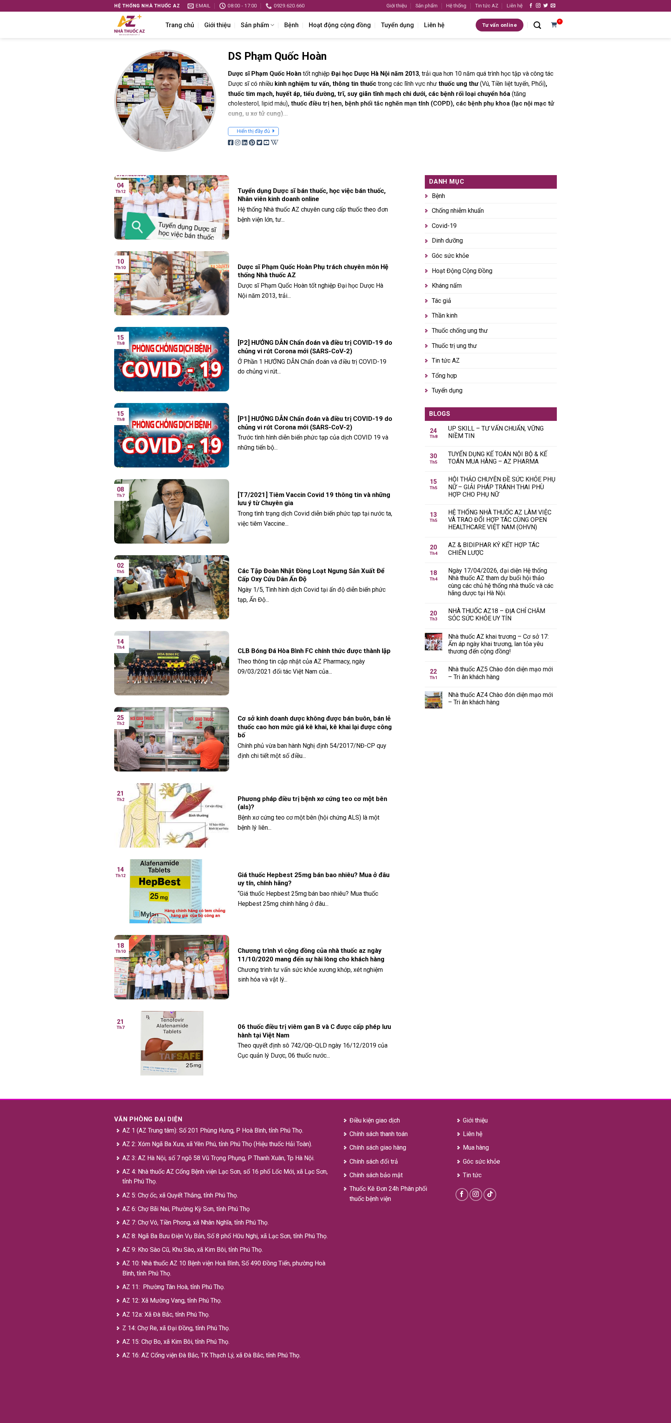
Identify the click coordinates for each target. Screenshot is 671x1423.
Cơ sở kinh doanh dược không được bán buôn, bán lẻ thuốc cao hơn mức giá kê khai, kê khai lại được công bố (315, 727)
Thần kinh (444, 316)
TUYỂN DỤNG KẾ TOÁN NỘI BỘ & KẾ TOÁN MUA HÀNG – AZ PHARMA (497, 457)
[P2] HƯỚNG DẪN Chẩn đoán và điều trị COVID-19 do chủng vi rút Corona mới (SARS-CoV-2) (315, 347)
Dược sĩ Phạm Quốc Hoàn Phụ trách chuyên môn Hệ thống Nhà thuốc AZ (313, 271)
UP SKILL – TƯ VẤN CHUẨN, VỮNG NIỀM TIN (496, 432)
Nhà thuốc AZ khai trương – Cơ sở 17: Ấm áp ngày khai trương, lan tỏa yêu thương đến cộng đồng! (498, 644)
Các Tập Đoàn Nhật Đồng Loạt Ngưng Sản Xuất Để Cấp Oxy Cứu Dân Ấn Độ (311, 575)
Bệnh (291, 25)
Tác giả (441, 300)
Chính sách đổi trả (373, 1161)
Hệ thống (456, 6)
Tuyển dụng (397, 25)
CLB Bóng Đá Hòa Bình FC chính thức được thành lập (314, 651)
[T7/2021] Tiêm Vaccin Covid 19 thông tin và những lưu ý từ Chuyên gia (314, 499)
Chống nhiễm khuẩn (458, 210)
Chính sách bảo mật (376, 1175)
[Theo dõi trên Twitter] (545, 6)
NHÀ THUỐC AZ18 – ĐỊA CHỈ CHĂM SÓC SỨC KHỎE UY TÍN (496, 614)
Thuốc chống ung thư (460, 330)
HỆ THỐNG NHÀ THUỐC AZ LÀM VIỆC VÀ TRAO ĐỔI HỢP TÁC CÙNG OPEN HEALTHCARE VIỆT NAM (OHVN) (499, 520)
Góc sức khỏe (450, 255)
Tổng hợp (444, 375)
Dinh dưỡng (447, 241)
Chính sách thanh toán (378, 1134)
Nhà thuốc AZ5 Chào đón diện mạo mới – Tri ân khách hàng (500, 673)
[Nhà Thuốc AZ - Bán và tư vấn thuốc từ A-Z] (134, 25)
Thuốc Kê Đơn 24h (374, 1188)
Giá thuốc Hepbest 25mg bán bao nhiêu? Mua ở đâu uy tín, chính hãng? (313, 879)
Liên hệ (515, 6)
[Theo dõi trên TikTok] (489, 1194)
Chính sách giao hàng (377, 1147)
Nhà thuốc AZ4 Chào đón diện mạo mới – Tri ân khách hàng (500, 698)
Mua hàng (476, 1147)
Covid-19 (444, 225)
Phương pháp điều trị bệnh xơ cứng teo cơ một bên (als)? (312, 803)
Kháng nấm (447, 285)
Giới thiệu (396, 6)
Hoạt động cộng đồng (340, 25)
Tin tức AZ (486, 6)
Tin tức (472, 1175)
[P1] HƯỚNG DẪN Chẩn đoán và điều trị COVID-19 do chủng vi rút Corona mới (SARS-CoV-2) (315, 423)
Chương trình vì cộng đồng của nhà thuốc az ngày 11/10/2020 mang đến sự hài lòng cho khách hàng (311, 955)
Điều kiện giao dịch (374, 1120)
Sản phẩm (426, 6)
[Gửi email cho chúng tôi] (553, 6)
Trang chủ (179, 25)
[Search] (537, 25)
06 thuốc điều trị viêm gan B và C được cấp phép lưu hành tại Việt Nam (314, 1031)
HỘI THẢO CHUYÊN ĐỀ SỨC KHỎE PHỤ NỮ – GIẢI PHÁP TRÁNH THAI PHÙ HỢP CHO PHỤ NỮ (501, 487)
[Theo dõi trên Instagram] (538, 6)
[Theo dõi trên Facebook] (530, 6)
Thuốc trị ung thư (454, 345)
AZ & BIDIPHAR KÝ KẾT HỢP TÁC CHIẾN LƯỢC (493, 549)
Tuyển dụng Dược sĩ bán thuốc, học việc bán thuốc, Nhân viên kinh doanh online (312, 195)
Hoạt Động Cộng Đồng (462, 271)
